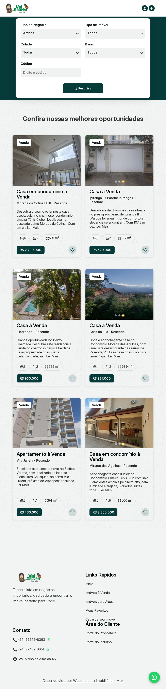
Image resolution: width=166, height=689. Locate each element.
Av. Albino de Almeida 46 (37, 659)
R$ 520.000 (102, 250)
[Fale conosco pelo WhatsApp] (154, 677)
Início (89, 583)
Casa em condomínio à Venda (42, 194)
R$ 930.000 (29, 378)
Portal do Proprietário (101, 633)
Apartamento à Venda (41, 454)
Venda (24, 143)
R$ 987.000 (102, 378)
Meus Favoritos (96, 610)
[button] (43, 182)
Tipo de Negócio (34, 24)
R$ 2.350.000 (103, 512)
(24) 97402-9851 (31, 649)
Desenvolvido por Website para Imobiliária (78, 680)
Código (26, 63)
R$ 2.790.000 (30, 250)
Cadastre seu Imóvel (100, 619)
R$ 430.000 (29, 512)
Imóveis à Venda (97, 592)
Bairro (89, 44)
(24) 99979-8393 (31, 640)
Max (119, 680)
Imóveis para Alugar (100, 601)
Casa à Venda (104, 191)
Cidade (26, 44)
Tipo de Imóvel (96, 24)
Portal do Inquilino (98, 642)
